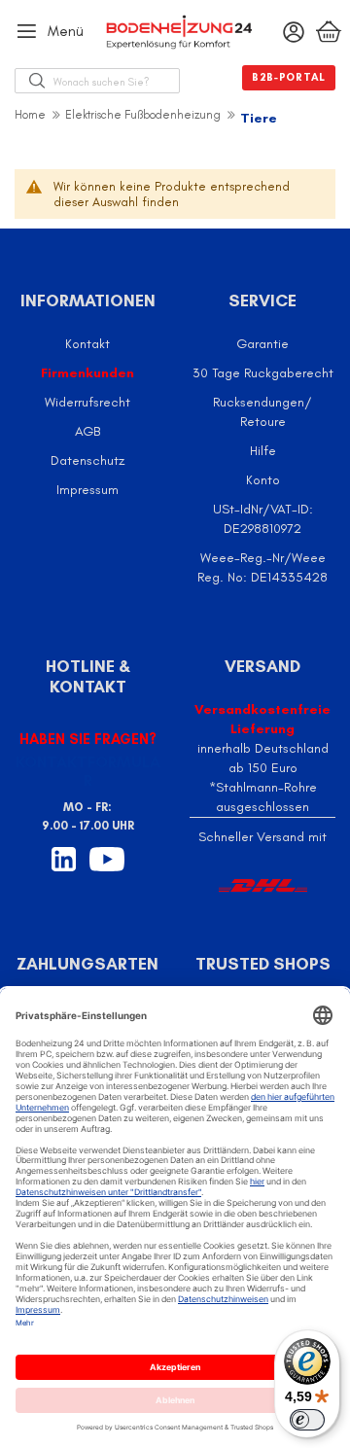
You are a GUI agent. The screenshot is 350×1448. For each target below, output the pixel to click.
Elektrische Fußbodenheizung (143, 115)
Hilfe (263, 450)
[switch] (307, 1419)
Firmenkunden (87, 373)
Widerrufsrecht (87, 402)
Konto (263, 480)
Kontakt (87, 344)
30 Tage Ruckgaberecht (262, 373)
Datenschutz (87, 460)
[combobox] (116, 80)
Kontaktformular (88, 771)
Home (30, 115)
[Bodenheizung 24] (175, 32)
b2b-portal (289, 77)
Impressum (87, 489)
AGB (87, 431)
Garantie (262, 344)
